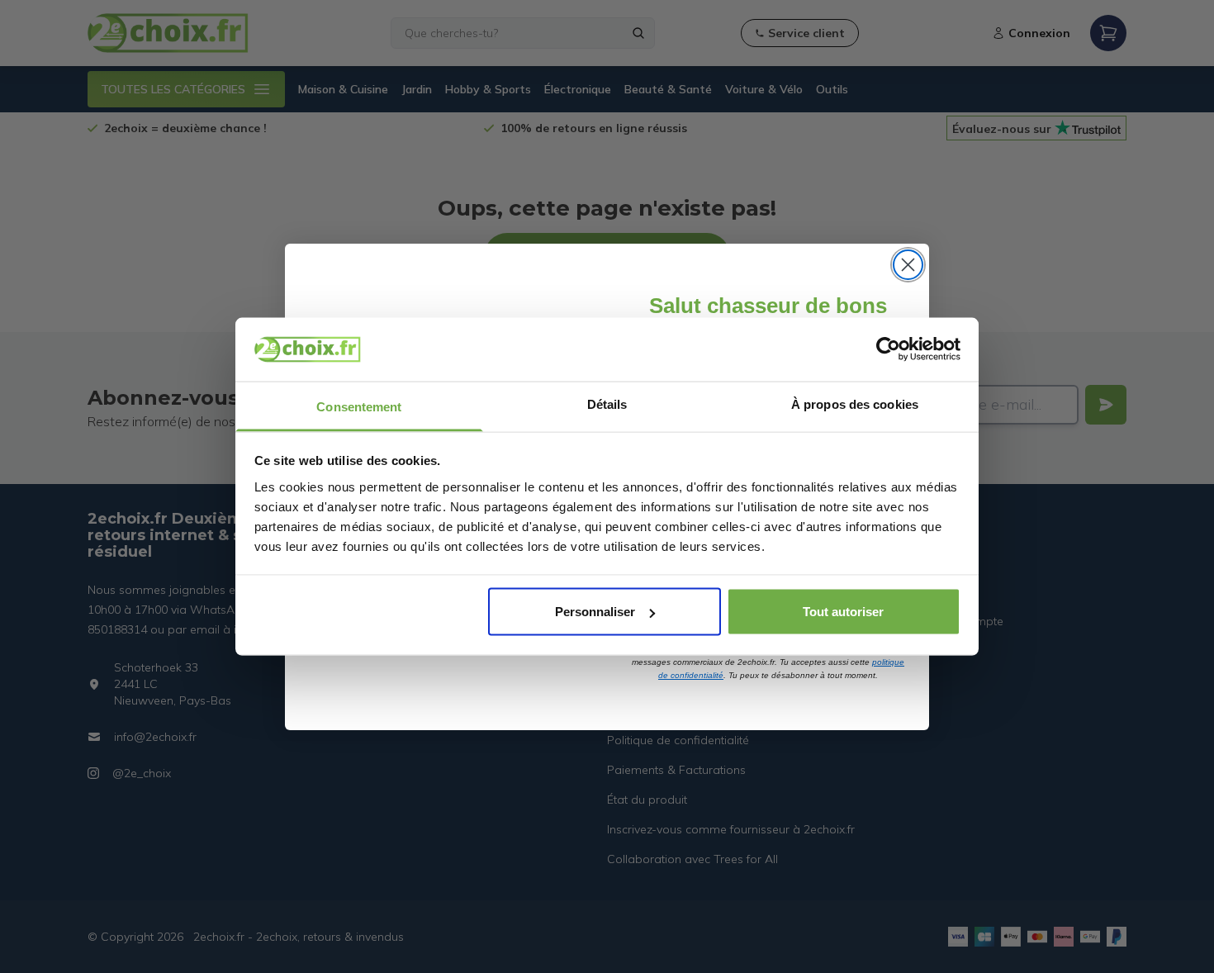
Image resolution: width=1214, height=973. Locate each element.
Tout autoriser (843, 612)
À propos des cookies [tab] (854, 403)
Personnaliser (595, 612)
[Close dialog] (908, 264)
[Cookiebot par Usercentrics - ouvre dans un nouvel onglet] (888, 349)
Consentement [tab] (358, 406)
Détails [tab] (607, 403)
